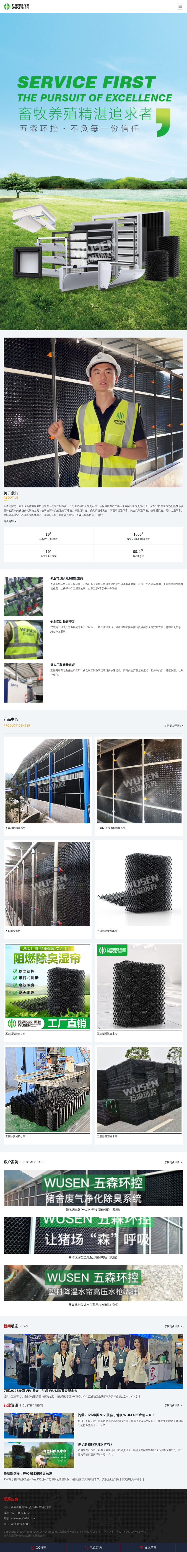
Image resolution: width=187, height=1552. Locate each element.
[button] (14, 171)
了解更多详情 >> (173, 725)
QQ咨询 (41, 1547)
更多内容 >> (11, 521)
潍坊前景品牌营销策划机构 (19, 1535)
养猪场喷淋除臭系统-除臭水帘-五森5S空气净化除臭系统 (16, 6)
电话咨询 (96, 1547)
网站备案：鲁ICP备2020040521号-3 (125, 1531)
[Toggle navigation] (180, 6)
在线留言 (150, 1547)
